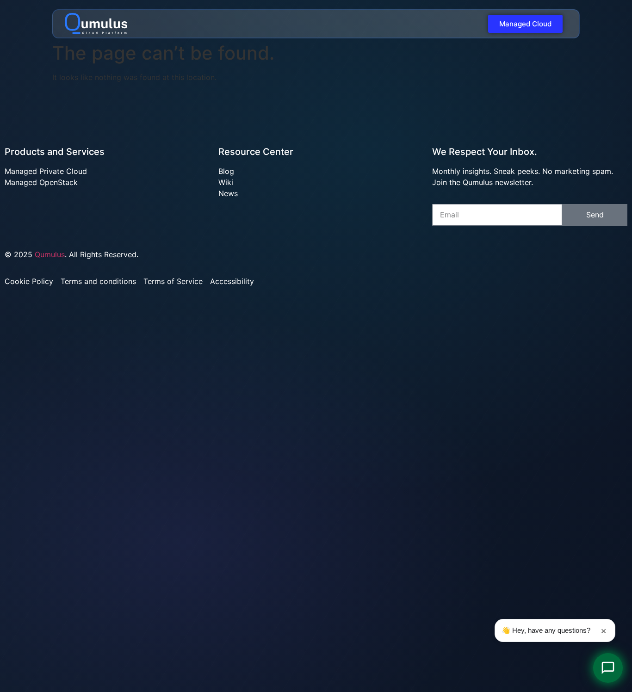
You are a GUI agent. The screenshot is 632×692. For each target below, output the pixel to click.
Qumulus (50, 254)
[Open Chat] (608, 668)
